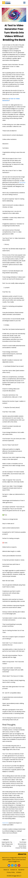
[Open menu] (24, 2)
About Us (6, 870)
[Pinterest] (19, 865)
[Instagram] (15, 865)
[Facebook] (9, 865)
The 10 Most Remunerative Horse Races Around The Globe (21, 844)
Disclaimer (21, 870)
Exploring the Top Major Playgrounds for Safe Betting (7, 843)
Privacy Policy (11, 872)
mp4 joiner (22, 182)
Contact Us (13, 870)
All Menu (18, 872)
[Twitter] (12, 865)
